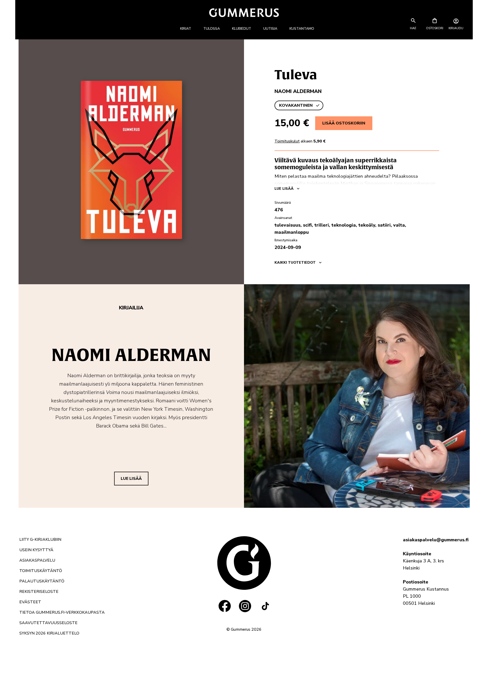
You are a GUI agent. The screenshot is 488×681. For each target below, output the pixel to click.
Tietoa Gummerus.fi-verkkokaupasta (62, 612)
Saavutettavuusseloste (48, 623)
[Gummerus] (244, 12)
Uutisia (270, 28)
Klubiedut (241, 28)
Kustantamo (301, 28)
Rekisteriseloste (38, 591)
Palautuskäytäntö (41, 581)
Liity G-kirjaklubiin (40, 539)
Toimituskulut (287, 141)
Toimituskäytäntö (40, 571)
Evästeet (30, 602)
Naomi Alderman (298, 91)
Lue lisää (131, 478)
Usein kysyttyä (36, 550)
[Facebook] (225, 606)
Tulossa (211, 28)
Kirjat (185, 28)
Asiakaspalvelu (37, 560)
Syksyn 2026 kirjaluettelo (49, 633)
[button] (413, 28)
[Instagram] (245, 606)
